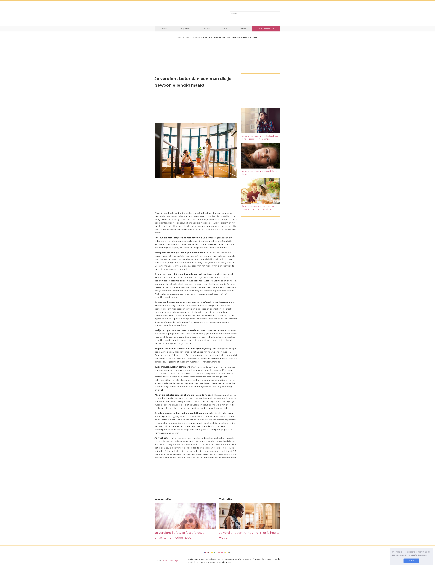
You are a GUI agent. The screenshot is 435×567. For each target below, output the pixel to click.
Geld (224, 29)
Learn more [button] (422, 555)
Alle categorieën (266, 29)
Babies (243, 29)
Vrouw (206, 29)
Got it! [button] (411, 561)
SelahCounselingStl (170, 561)
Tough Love (185, 29)
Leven (164, 29)
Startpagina (182, 37)
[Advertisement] (191, 13)
